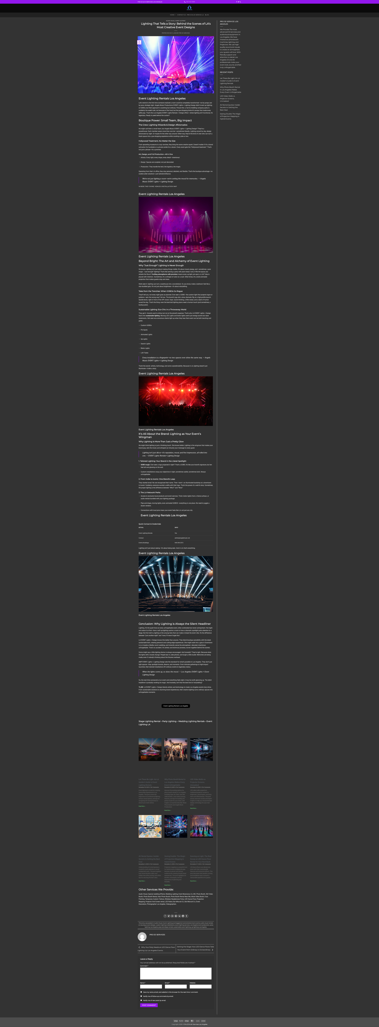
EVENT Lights (153, 181)
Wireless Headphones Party (174, 899)
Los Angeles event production (199, 925)
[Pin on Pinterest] (176, 916)
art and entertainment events (190, 923)
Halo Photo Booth (164, 897)
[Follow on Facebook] (236, 2)
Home (172, 15)
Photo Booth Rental (150, 897)
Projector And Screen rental (155, 902)
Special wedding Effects (156, 894)
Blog (207, 15)
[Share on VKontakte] (179, 916)
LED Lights (170, 316)
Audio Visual (170, 20)
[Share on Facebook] (165, 916)
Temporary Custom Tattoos (154, 899)
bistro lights (181, 316)
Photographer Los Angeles (156, 904)
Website (192, 983)
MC (194, 894)
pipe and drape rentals (166, 927)
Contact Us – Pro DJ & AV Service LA (190, 15)
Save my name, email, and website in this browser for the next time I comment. (170, 992)
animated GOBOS (172, 503)
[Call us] (240, 2)
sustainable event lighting (182, 927)
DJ (192, 894)
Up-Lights (144, 339)
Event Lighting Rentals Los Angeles (176, 706)
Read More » (142, 806)
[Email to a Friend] (172, 916)
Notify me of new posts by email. (154, 1000)
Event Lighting (180, 20)
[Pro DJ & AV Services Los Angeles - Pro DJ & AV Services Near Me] (189, 8)
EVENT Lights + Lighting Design (184, 105)
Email (167, 983)
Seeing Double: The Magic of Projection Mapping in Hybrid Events (174, 859)
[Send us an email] (238, 2)
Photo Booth (200, 894)
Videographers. (171, 904)
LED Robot (169, 902)
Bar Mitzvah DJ (178, 902)
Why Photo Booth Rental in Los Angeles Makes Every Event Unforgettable (174, 782)
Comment (144, 966)
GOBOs (142, 108)
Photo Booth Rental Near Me (180, 897)
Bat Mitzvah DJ (190, 902)
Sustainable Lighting (148, 309)
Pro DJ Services (184, 33)
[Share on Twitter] (168, 916)
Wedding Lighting (172, 894)
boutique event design (148, 925)
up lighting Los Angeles (199, 927)
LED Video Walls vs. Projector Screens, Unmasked (198, 782)
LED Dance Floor (190, 899)
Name (142, 983)
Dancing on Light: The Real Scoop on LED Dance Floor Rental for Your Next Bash (200, 859)
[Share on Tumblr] (186, 916)
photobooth (233, 39)
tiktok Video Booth (197, 897)
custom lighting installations (165, 925)
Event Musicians (184, 894)
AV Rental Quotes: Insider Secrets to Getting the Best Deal (149, 859)
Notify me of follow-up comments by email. (158, 996)
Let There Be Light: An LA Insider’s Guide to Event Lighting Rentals (149, 782)
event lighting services (182, 925)
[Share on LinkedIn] (183, 916)
